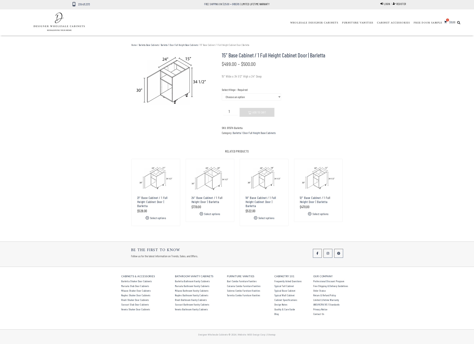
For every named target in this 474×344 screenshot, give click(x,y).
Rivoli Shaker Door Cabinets (135, 299)
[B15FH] (171, 82)
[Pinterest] (338, 253)
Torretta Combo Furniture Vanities (243, 295)
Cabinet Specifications (285, 299)
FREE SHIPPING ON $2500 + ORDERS (222, 4)
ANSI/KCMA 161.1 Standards (326, 304)
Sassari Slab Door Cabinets (135, 304)
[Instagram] (327, 253)
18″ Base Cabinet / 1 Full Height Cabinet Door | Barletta (261, 202)
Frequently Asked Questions (288, 281)
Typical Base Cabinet (284, 290)
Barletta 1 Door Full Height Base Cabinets (179, 44)
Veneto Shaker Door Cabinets (135, 309)
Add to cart (259, 112)
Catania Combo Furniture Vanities (244, 286)
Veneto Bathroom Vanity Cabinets (191, 309)
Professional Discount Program (328, 281)
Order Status (319, 290)
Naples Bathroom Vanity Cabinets (191, 295)
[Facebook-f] (317, 253)
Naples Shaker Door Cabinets (136, 295)
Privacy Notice (320, 309)
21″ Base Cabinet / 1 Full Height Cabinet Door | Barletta (152, 202)
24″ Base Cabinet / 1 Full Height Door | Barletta (207, 200)
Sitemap (271, 334)
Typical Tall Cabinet (284, 286)
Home (134, 44)
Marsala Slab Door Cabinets (135, 286)
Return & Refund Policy (324, 295)
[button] (314, 23)
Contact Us (318, 314)
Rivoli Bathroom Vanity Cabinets (191, 299)
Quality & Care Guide (284, 309)
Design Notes (280, 304)
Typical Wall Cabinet (284, 295)
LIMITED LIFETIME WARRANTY (255, 4)
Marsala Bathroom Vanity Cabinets (192, 286)
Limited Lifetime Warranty (326, 299)
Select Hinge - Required (235, 89)
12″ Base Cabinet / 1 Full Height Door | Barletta (315, 200)
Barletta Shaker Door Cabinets (136, 281)
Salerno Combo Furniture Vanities (243, 290)
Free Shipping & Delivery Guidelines (330, 286)
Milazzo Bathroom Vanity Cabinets (192, 290)
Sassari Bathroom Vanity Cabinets (192, 304)
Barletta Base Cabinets (149, 44)
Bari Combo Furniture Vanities (242, 281)
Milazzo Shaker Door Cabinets (136, 290)
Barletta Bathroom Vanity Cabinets (192, 281)
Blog (276, 314)
